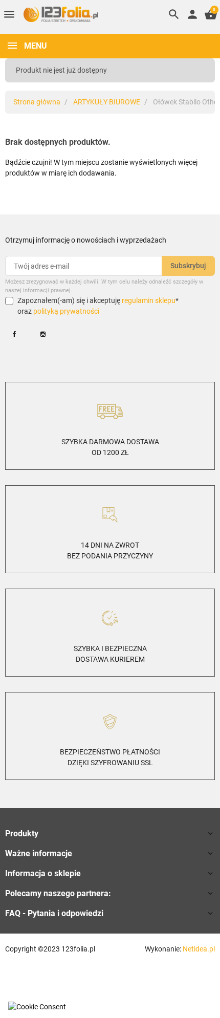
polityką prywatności (66, 311)
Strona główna (36, 102)
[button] (174, 14)
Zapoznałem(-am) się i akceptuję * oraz (98, 305)
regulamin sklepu (148, 300)
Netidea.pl (199, 949)
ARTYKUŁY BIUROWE (106, 102)
